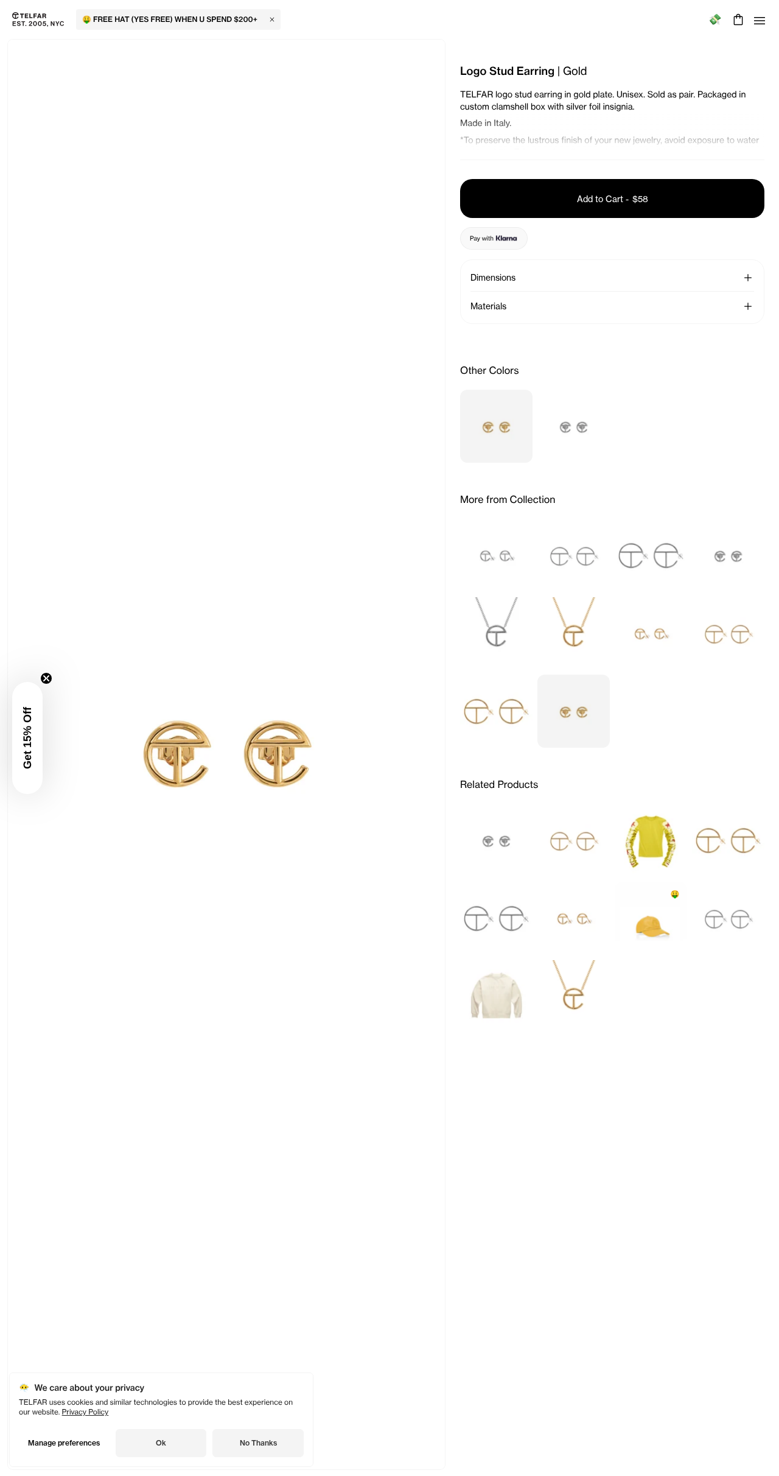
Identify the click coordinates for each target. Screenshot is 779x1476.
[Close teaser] (46, 678)
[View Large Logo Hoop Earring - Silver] (651, 555)
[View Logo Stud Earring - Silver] (573, 426)
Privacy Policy (85, 1411)
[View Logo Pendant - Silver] (496, 633)
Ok (161, 1442)
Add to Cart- (612, 199)
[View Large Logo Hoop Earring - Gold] (496, 711)
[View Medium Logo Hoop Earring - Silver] (573, 555)
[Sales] (714, 19)
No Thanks (258, 1442)
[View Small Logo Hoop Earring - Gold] (651, 633)
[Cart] (736, 19)
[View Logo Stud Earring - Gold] (496, 426)
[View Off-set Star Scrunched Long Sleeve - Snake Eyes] (651, 840)
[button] (27, 738)
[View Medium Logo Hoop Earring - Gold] (728, 633)
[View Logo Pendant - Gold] (573, 633)
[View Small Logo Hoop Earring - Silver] (496, 555)
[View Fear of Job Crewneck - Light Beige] (496, 996)
